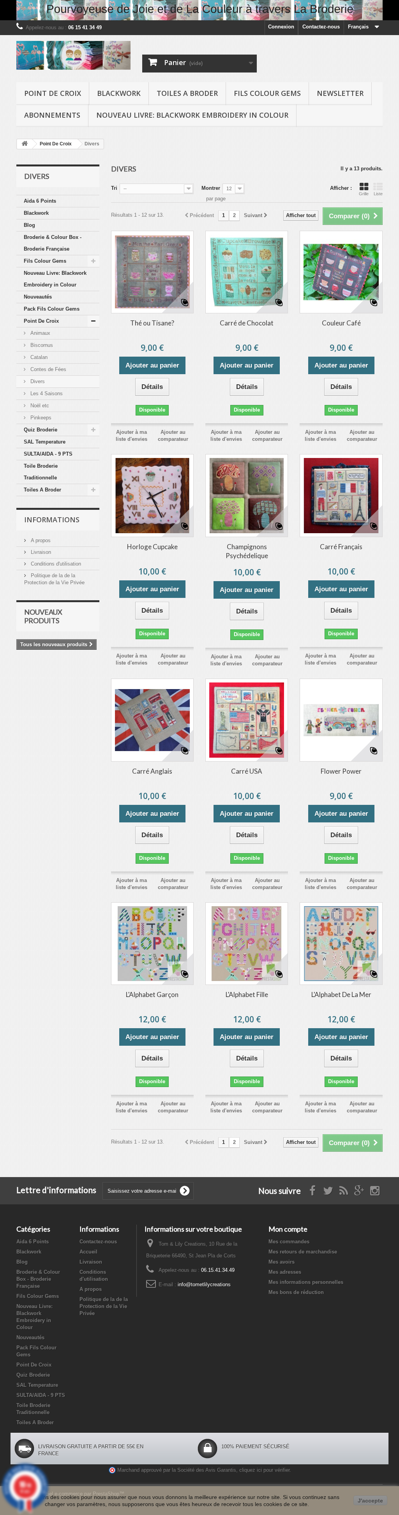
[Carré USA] (246, 719)
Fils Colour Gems (267, 93)
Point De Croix (52, 93)
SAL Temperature (44, 442)
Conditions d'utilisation (55, 564)
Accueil (88, 1252)
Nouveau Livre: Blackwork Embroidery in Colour (192, 115)
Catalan (38, 357)
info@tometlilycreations (204, 1284)
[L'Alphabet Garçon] (152, 943)
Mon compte (287, 1229)
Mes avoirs (281, 1262)
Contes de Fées (47, 369)
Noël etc (39, 405)
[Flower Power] (341, 719)
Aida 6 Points (40, 201)
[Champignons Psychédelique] (246, 495)
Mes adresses (284, 1272)
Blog (29, 225)
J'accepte (370, 1500)
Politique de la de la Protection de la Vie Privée (103, 1306)
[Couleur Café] (341, 272)
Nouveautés (38, 297)
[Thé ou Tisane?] (152, 272)
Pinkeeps (40, 418)
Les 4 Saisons (46, 393)
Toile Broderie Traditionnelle (41, 472)
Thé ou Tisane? (152, 323)
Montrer (210, 188)
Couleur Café (341, 323)
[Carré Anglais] (152, 719)
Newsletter (340, 93)
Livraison (40, 552)
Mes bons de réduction (296, 1292)
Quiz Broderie (40, 430)
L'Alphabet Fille (247, 994)
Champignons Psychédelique (247, 551)
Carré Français (341, 547)
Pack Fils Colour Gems (51, 309)
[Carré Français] (341, 495)
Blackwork (119, 93)
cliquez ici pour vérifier (264, 1470)
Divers (37, 381)
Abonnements (52, 115)
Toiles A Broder (187, 93)
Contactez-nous (321, 27)
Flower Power (341, 771)
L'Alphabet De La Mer (341, 994)
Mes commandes (288, 1242)
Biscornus (41, 345)
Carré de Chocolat (247, 323)
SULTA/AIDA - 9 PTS (48, 454)
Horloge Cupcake (152, 547)
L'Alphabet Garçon (152, 994)
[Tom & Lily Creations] (73, 55)
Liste (378, 193)
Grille (364, 193)
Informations (51, 519)
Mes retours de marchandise (302, 1252)
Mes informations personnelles (305, 1282)
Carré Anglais (152, 771)
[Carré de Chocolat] (246, 272)
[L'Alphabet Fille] (246, 943)
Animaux (39, 333)
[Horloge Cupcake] (152, 495)
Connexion (281, 27)
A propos (40, 540)
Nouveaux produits (43, 616)
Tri (114, 188)
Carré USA (246, 771)
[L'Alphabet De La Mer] (341, 943)
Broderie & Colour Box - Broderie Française (52, 243)
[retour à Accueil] (24, 144)
